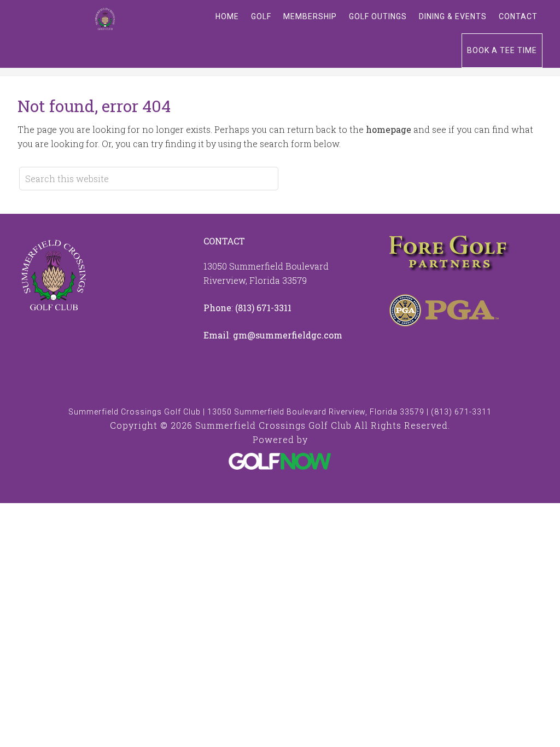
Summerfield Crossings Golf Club (105, 19)
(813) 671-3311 (263, 307)
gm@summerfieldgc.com (287, 335)
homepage (388, 129)
